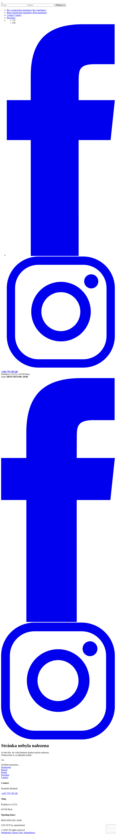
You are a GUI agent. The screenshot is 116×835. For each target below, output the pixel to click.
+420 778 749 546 (9, 793)
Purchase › (11, 18)
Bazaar (4, 770)
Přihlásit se (60, 5)
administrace (29, 832)
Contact (4, 777)
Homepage (6, 767)
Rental (4, 772)
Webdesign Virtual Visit (12, 832)
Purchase (5, 775)
